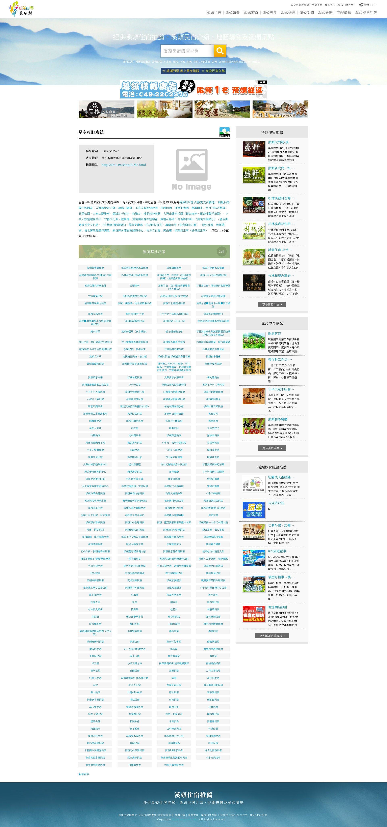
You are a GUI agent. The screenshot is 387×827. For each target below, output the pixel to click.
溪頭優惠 (288, 12)
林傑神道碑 (182, 208)
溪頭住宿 (214, 12)
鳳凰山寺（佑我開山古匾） (182, 225)
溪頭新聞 (307, 12)
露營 (214, 61)
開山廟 (167, 230)
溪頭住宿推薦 (21, 9)
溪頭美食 (269, 12)
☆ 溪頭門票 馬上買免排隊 (180, 70)
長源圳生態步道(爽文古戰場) (197, 202)
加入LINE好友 (258, 815)
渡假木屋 (205, 61)
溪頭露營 (232, 12)
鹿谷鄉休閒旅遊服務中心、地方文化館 (136, 230)
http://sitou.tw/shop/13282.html (124, 165)
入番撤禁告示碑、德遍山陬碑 (114, 208)
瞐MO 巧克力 (120, 213)
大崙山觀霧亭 (101, 213)
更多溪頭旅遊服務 (272, 636)
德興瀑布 (197, 208)
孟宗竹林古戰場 (215, 208)
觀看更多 (84, 774)
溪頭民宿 (157, 61)
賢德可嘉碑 (167, 219)
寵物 (175, 61)
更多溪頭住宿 (272, 304)
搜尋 (220, 51)
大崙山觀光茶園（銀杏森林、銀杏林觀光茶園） (193, 213)
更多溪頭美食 (272, 448)
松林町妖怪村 (154, 225)
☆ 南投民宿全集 (213, 70)
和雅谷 (136, 213)
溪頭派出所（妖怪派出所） (191, 230)
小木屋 (167, 61)
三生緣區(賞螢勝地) (113, 225)
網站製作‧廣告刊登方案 (339, 4)
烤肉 (196, 61)
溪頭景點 (325, 12)
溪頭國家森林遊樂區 (145, 219)
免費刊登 (317, 4)
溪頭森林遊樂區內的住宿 (232, 61)
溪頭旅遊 (251, 12)
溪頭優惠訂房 (366, 12)
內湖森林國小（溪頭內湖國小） (197, 219)
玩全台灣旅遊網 (300, 4)
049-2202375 (239, 815)
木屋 (182, 61)
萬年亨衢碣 (136, 225)
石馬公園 (84, 213)
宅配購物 (344, 12)
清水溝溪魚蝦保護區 (97, 230)
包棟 (189, 61)
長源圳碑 (166, 208)
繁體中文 (366, 4)
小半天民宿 (254, 61)
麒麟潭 (125, 219)
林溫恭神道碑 (152, 213)
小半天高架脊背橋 (146, 208)
